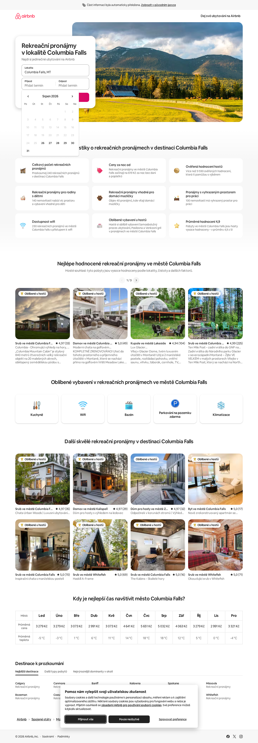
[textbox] (38, 85)
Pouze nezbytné (129, 719)
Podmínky (63, 736)
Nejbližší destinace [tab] (26, 671)
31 (28, 151)
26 (42, 143)
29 (65, 143)
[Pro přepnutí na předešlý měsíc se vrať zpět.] (28, 96)
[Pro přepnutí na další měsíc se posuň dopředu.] (72, 96)
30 (72, 143)
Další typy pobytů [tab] (55, 671)
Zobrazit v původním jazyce (158, 5)
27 (50, 143)
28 (57, 143)
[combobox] (55, 72)
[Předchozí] (122, 280)
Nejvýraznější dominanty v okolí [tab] (93, 671)
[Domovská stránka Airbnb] (25, 16)
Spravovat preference (172, 719)
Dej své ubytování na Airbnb (220, 16)
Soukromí (48, 736)
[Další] (136, 280)
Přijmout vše (85, 719)
